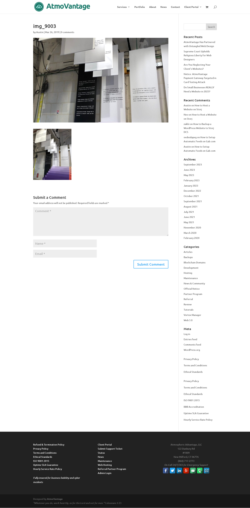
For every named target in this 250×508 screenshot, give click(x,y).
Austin (39, 32)
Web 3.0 (188, 320)
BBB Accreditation (194, 406)
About (152, 7)
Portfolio (139, 7)
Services (122, 7)
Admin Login (104, 473)
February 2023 (191, 180)
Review (188, 304)
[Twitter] (173, 471)
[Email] (207, 471)
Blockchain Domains (194, 262)
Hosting (188, 272)
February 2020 (191, 238)
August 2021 (190, 206)
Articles (188, 251)
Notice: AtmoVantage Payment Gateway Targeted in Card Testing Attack (200, 78)
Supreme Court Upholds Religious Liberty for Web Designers (197, 55)
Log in (187, 334)
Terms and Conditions (195, 365)
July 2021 (189, 211)
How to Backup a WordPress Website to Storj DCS (199, 128)
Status (101, 452)
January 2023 (191, 185)
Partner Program (193, 294)
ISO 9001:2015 (192, 400)
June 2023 (189, 169)
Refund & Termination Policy (48, 444)
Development (191, 267)
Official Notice (192, 288)
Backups (188, 257)
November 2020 (192, 227)
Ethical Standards (193, 371)
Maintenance (191, 278)
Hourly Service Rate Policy (198, 419)
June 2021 (189, 217)
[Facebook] (166, 471)
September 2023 (193, 164)
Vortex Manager (192, 315)
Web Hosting (105, 464)
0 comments (67, 32)
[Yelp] (186, 471)
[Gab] (193, 471)
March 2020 (190, 232)
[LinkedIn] (179, 471)
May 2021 (189, 222)
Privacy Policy (191, 359)
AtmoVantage (55, 498)
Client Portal (191, 7)
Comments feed (192, 344)
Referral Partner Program (112, 469)
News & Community (194, 283)
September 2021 (193, 201)
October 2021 (191, 196)
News (163, 7)
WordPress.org (192, 349)
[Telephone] (200, 471)
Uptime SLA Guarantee (196, 413)
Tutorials (188, 309)
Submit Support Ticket (110, 448)
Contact (175, 7)
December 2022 (192, 190)
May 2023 (189, 175)
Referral (188, 299)
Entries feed (190, 339)
